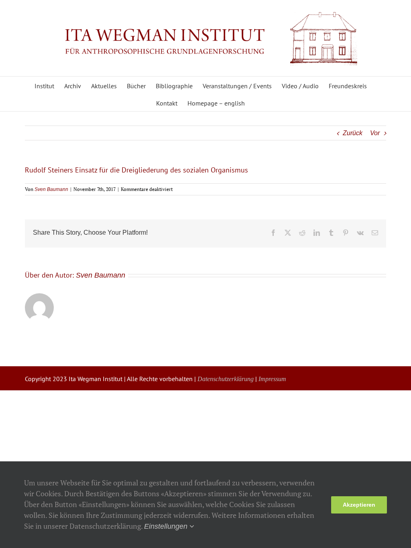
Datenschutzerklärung (225, 378)
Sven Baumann (51, 189)
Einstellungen (166, 526)
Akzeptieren (359, 504)
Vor (375, 133)
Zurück (352, 133)
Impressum (272, 378)
